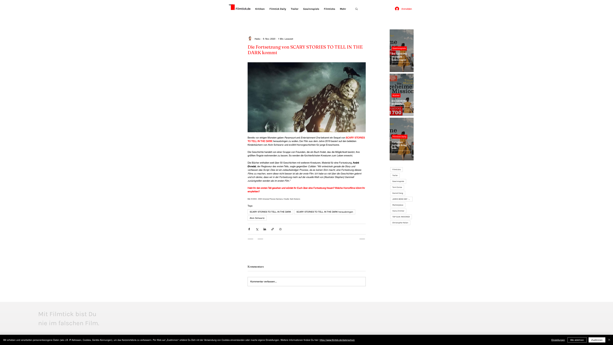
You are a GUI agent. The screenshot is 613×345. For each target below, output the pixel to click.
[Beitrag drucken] (280, 229)
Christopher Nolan (400, 223)
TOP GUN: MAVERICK (401, 217)
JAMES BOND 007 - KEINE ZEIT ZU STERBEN (402, 199)
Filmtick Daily (399, 136)
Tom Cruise (397, 187)
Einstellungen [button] (558, 339)
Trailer (395, 175)
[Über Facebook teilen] (249, 229)
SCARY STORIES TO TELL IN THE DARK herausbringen (324, 212)
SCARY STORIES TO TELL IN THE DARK (270, 212)
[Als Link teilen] (272, 229)
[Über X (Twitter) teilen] (256, 229)
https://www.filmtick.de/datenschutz (337, 339)
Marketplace (397, 205)
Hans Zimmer (398, 211)
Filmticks (396, 169)
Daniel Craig (397, 193)
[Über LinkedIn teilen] (264, 229)
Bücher (396, 95)
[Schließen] (609, 339)
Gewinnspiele (399, 48)
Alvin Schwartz (257, 218)
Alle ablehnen (577, 339)
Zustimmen (597, 339)
